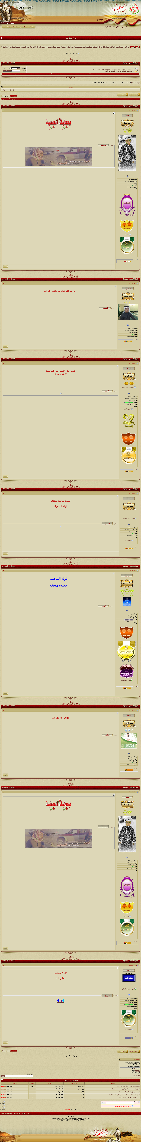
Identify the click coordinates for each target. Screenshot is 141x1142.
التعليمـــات (88, 73)
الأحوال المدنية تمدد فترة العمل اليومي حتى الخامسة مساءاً (126, 1089)
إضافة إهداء (11, 90)
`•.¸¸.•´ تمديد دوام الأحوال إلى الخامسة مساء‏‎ (129, 1091)
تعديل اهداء (4, 90)
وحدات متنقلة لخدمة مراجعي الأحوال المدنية (129, 1097)
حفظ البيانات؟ (6, 68)
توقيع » (111, 145)
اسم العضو (23, 68)
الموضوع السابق (74, 1055)
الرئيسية (21, 1113)
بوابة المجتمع (95, 69)
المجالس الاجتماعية (103, 69)
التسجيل (123, 73)
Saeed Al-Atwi (80, 1119)
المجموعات (49, 73)
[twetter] (2, 1106)
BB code (136, 1068)
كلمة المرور (23, 70)
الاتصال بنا (26, 1113)
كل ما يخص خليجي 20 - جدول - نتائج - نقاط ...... (128, 1086)
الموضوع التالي (66, 1055)
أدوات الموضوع (15, 98)
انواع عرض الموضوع (6, 98)
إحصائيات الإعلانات (9, 1113)
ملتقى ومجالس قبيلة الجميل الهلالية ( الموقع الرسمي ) (121, 69)
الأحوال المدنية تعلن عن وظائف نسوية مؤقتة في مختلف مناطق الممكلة (123, 1094)
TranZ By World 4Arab (84, 1118)
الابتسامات (137, 1070)
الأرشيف (16, 1113)
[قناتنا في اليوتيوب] (2, 1109)
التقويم (15, 73)
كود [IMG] (137, 1071)
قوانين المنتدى (136, 1075)
